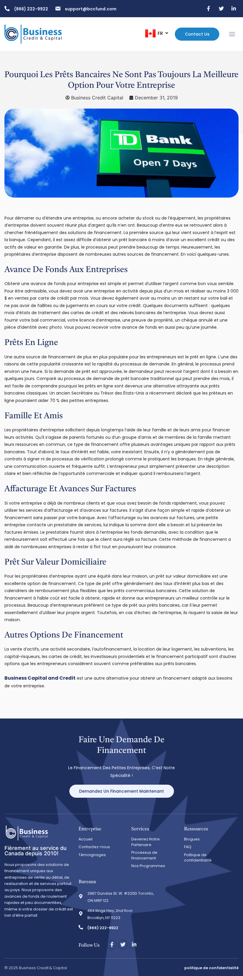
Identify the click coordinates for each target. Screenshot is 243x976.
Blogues (192, 839)
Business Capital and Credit (40, 678)
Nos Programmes (148, 865)
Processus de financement (144, 855)
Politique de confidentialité (198, 857)
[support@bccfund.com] (58, 8)
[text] (121, 771)
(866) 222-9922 (31, 9)
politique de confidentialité (211, 967)
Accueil (85, 839)
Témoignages (92, 854)
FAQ (187, 846)
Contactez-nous (94, 846)
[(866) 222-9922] (7, 8)
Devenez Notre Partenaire (145, 842)
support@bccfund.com (90, 9)
